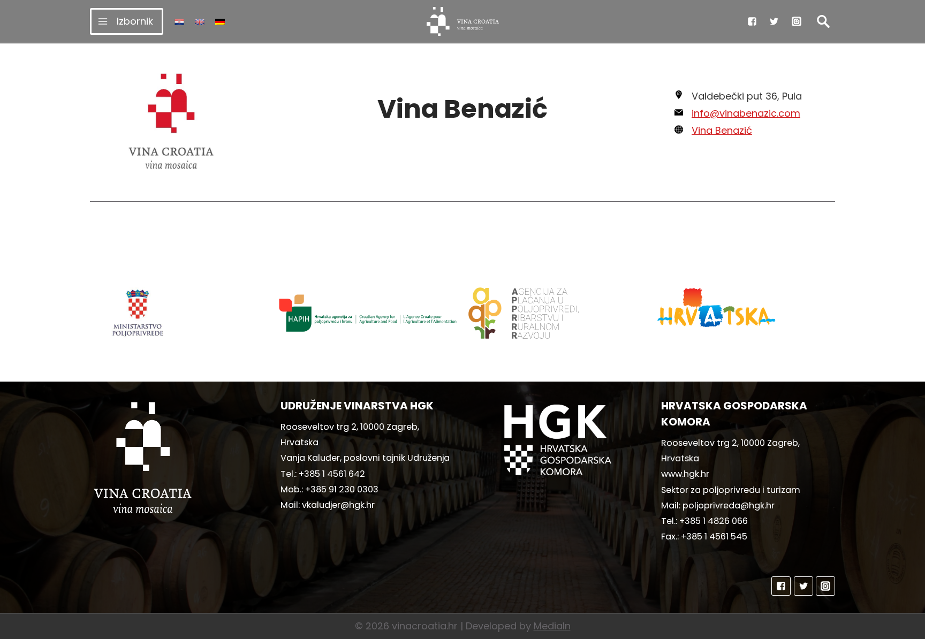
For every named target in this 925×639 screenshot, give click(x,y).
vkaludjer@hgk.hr (338, 505)
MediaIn (552, 626)
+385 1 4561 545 (714, 536)
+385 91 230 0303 (341, 489)
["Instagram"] (796, 21)
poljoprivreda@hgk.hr (729, 505)
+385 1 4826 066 (713, 521)
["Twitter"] (774, 21)
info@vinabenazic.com (746, 113)
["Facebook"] (752, 21)
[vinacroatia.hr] (463, 21)
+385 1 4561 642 (332, 474)
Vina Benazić (722, 130)
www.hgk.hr (685, 474)
